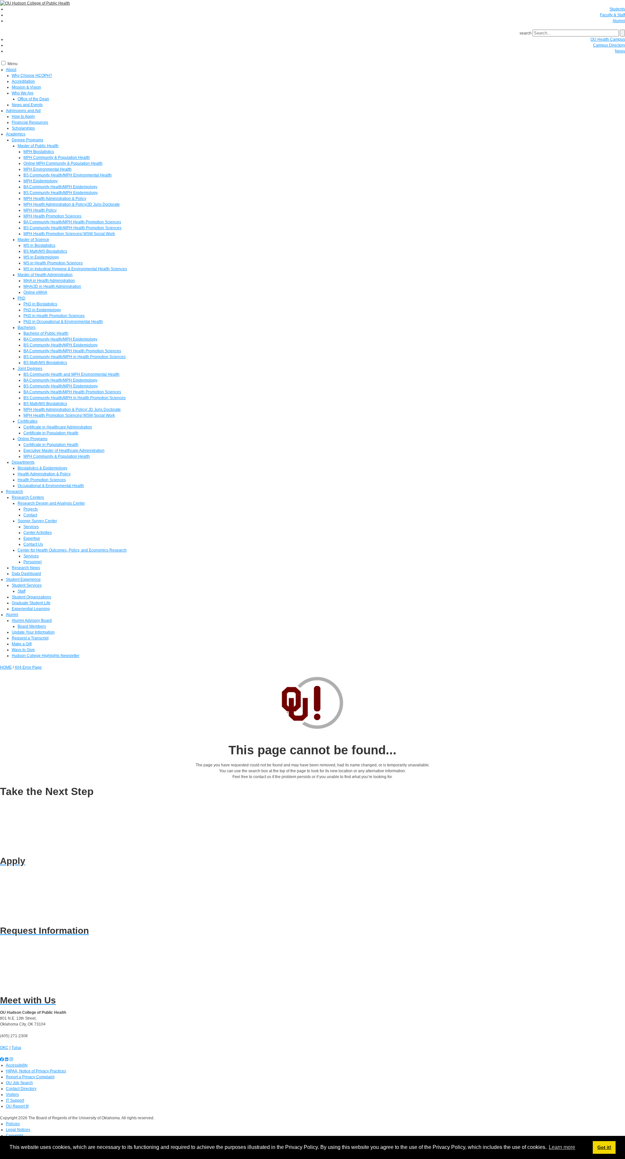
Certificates (27, 421)
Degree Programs (27, 140)
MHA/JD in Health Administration (52, 286)
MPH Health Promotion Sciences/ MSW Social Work (69, 233)
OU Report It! (17, 1106)
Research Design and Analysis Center (51, 503)
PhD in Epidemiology (42, 310)
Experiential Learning (31, 609)
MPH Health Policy (40, 210)
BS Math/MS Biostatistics (45, 251)
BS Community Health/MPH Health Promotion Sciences (72, 228)
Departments (23, 462)
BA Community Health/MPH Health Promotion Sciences (72, 222)
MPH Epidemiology (40, 181)
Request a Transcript (30, 638)
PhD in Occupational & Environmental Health (63, 321)
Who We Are (23, 93)
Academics (15, 134)
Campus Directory (609, 45)
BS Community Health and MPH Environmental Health (71, 374)
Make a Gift (22, 644)
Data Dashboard (26, 573)
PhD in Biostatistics (40, 304)
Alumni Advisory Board (32, 620)
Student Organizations (31, 597)
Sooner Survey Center (37, 521)
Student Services (27, 585)
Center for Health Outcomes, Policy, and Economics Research (72, 550)
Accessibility (17, 1065)
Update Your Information (33, 632)
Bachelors (26, 327)
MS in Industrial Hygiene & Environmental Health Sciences (75, 269)
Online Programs (33, 439)
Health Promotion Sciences (42, 480)
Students (617, 9)
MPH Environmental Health (47, 169)
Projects (30, 509)
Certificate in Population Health (50, 433)
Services (31, 526)
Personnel (32, 562)
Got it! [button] (604, 1147)
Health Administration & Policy (44, 474)
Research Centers (28, 497)
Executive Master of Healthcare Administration (63, 450)
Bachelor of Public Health (45, 333)
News (620, 51)
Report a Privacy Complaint (30, 1077)
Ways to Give (23, 650)
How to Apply (23, 116)
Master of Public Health (38, 146)
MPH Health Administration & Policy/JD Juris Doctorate (71, 204)
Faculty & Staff (612, 15)
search (526, 33)
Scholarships (23, 128)
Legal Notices (18, 1129)
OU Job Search (19, 1083)
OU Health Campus (607, 39)
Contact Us (33, 544)
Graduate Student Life (31, 603)
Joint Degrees (30, 368)
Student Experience (23, 579)
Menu (12, 64)
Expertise (31, 538)
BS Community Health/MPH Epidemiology (60, 192)
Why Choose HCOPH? (32, 75)
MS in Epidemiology (41, 257)
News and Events (27, 105)
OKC (4, 1047)
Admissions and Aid (23, 110)
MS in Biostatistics (39, 245)
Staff (21, 591)
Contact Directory (21, 1088)
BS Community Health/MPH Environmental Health (67, 175)
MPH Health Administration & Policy (54, 198)
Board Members (32, 626)
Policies (13, 1124)
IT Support (15, 1100)
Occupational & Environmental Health (51, 485)
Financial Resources (30, 122)
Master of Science (33, 239)
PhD (21, 298)
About (11, 69)
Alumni (619, 21)
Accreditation (23, 81)
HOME (6, 667)
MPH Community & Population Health (56, 157)
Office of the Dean (33, 99)
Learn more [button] (562, 1147)
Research (14, 491)
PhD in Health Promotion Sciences (54, 316)
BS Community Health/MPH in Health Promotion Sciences (74, 357)
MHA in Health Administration (49, 280)
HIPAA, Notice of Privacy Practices (36, 1071)
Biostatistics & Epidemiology (42, 468)
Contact (30, 515)
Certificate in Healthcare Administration (57, 427)
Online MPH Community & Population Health (63, 163)
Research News (26, 568)
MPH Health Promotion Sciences (52, 216)
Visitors (12, 1094)
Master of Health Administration (45, 274)
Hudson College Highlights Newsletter (45, 655)
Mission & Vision (26, 87)
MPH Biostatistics (38, 151)
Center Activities (37, 532)
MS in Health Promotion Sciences (53, 263)
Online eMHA (35, 292)
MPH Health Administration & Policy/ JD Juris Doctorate (72, 409)
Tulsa (16, 1047)
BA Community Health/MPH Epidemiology (60, 187)
